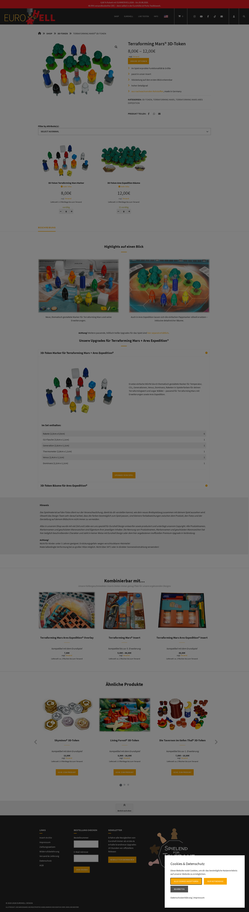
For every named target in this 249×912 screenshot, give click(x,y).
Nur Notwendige (215, 881)
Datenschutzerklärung (181, 897)
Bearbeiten (179, 889)
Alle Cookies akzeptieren (186, 881)
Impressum (199, 897)
